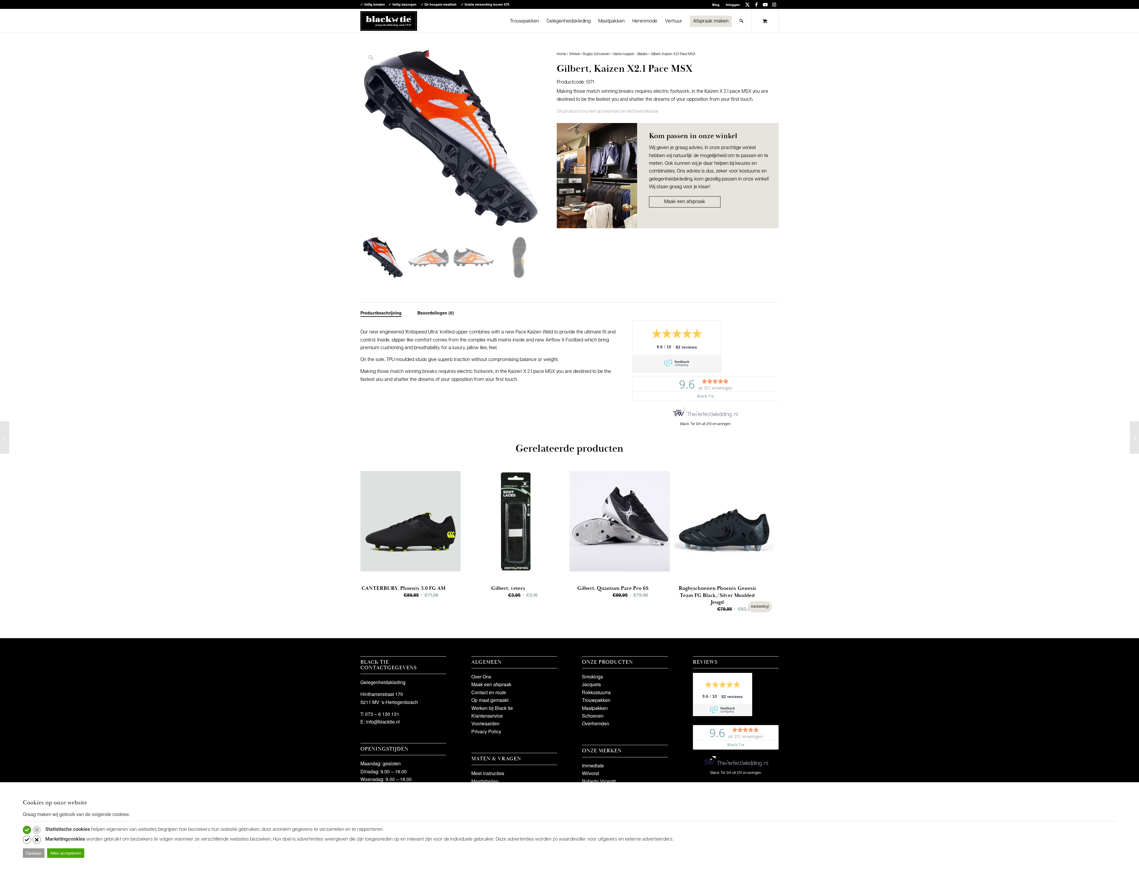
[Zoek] (741, 21)
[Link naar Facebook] (756, 4)
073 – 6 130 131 (382, 713)
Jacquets (591, 684)
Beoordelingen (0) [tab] (435, 313)
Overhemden (595, 723)
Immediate (593, 765)
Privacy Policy (486, 731)
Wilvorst (590, 773)
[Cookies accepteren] (27, 830)
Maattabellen (485, 781)
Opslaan (34, 853)
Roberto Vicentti (599, 781)
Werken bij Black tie (492, 708)
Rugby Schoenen (596, 54)
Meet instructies (487, 773)
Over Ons (481, 676)
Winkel (574, 54)
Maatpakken (595, 708)
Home (561, 54)
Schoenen (593, 715)
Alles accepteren (65, 853)
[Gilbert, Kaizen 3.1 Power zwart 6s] (4, 437)
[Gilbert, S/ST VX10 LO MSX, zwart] (1134, 437)
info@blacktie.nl (383, 721)
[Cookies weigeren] (37, 830)
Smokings (592, 676)
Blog (716, 4)
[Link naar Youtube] (765, 4)
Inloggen (733, 4)
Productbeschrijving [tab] (381, 313)
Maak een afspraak (684, 201)
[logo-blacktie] (388, 21)
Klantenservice (487, 715)
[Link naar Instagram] (774, 4)
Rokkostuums (596, 692)
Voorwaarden (485, 723)
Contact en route (488, 692)
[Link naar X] (747, 4)
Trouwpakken (596, 700)
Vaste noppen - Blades (630, 54)
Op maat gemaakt (489, 700)
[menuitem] (716, 4)
